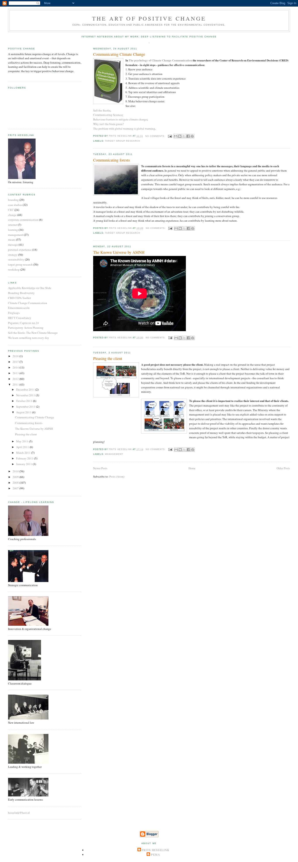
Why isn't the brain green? (108, 124)
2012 (16, 379)
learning (13, 230)
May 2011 (22, 441)
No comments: (155, 136)
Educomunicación (19, 308)
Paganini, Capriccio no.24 (23, 323)
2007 (16, 488)
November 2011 (26, 395)
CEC (11, 210)
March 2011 (23, 453)
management (114, 454)
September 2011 (26, 406)
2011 (16, 384)
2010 (16, 471)
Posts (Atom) (116, 476)
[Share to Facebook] (188, 136)
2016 (16, 356)
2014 (16, 367)
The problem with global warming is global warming (124, 128)
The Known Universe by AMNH (118, 252)
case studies (15, 205)
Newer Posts (100, 468)
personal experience (20, 250)
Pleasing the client (107, 358)
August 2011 (24, 412)
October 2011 (24, 401)
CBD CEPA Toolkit (19, 298)
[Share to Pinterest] (192, 136)
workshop (14, 269)
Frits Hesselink (156, 850)
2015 (16, 362)
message (13, 245)
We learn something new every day (28, 338)
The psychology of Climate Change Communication (160, 60)
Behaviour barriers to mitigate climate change (120, 119)
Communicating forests (111, 160)
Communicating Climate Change (119, 54)
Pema (155, 855)
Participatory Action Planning (25, 328)
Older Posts (283, 468)
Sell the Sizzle (101, 110)
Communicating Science (107, 115)
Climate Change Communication (27, 303)
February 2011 (25, 458)
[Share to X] (184, 136)
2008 (16, 483)
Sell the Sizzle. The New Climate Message (33, 333)
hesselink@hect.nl (19, 813)
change (12, 215)
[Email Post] (170, 136)
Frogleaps (14, 313)
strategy (12, 255)
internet (12, 225)
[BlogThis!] (180, 136)
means (11, 240)
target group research (122, 141)
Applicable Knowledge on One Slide (29, 288)
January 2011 (24, 464)
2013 (16, 373)
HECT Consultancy (19, 318)
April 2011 (23, 447)
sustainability (16, 259)
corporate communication (23, 220)
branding (13, 200)
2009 (16, 477)
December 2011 (25, 389)
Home (191, 468)
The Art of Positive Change (149, 18)
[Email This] (175, 136)
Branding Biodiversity (21, 293)
